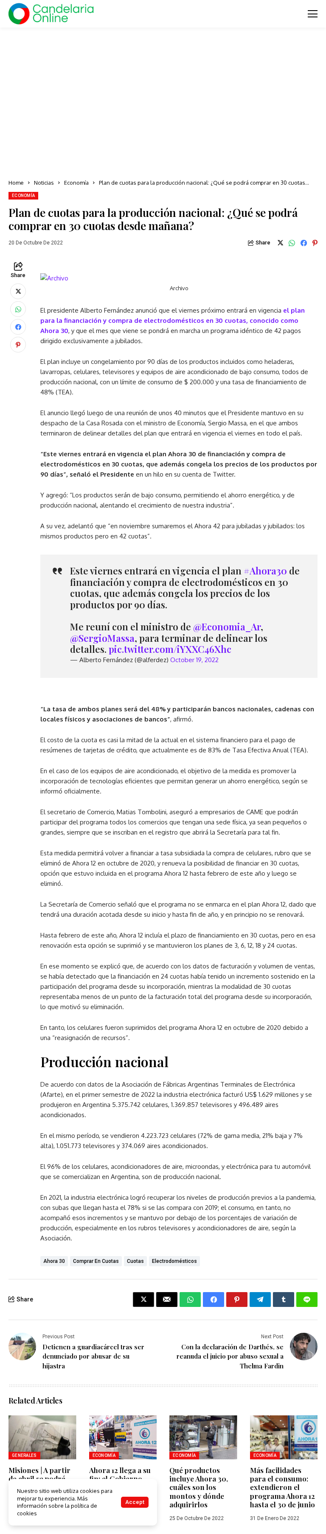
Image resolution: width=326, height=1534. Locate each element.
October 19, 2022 (194, 660)
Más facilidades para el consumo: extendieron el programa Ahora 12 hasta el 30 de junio (282, 1487)
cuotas (135, 1261)
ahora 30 (54, 1261)
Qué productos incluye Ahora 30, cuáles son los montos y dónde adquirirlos (198, 1487)
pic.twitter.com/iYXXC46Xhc (170, 649)
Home (16, 182)
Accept (134, 1502)
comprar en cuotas (96, 1261)
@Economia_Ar (227, 626)
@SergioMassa (102, 638)
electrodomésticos (174, 1261)
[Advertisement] (163, 103)
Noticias (44, 182)
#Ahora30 (265, 570)
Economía (76, 182)
